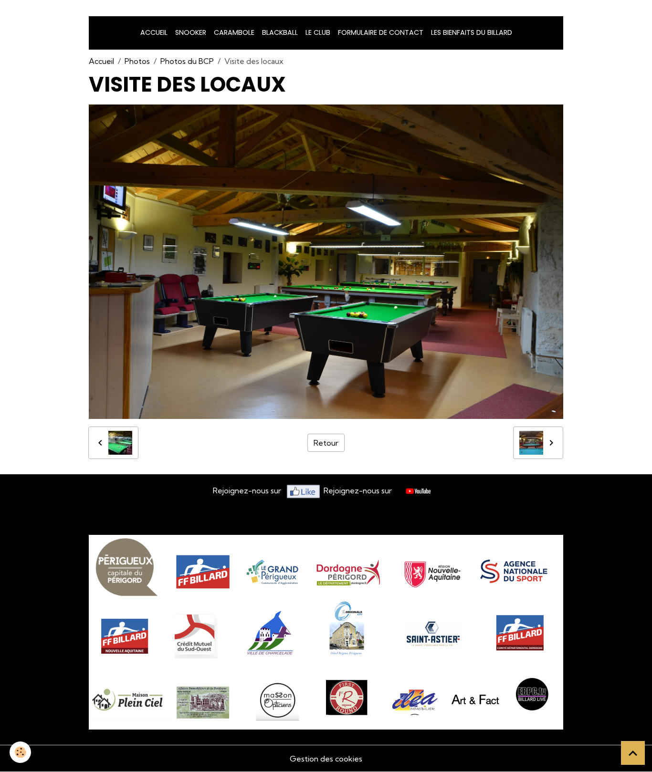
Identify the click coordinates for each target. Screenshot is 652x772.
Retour (326, 443)
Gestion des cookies (326, 758)
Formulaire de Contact (380, 32)
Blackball (280, 32)
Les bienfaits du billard (471, 32)
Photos (137, 61)
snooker (190, 32)
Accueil (154, 32)
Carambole (234, 32)
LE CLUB (317, 32)
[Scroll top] (633, 753)
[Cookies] (20, 752)
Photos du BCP (187, 61)
